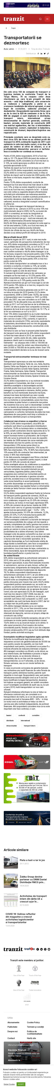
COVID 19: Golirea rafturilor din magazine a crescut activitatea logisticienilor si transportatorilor (21, 918)
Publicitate (12, 1027)
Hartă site (31, 1038)
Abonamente (13, 1022)
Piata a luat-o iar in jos (32, 860)
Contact (11, 1038)
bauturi (8, 715)
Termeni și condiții (35, 1027)
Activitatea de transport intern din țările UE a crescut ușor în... (33, 899)
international (25, 721)
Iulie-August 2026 (27, 1045)
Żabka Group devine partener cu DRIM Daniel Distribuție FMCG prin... (33, 879)
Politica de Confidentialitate (34, 1032)
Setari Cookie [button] (9, 1084)
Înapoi (13, 28)
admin (11, 49)
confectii (21, 715)
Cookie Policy (33, 1022)
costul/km (35, 715)
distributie (10, 721)
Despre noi (13, 1031)
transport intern (29, 726)
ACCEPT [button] (21, 1084)
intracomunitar (11, 726)
